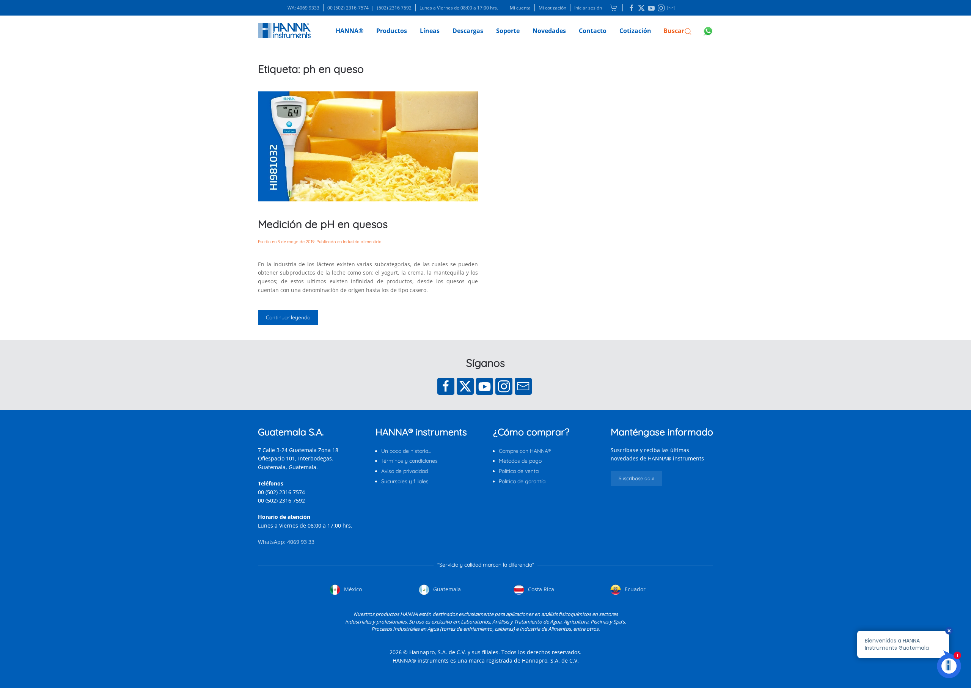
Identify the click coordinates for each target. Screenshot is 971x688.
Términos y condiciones (409, 460)
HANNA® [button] (349, 31)
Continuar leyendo (288, 317)
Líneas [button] (430, 31)
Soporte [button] (508, 31)
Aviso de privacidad (404, 471)
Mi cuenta (520, 8)
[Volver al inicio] (284, 31)
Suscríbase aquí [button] (636, 478)
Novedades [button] (549, 31)
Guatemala (446, 589)
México (352, 589)
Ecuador (634, 589)
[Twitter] (465, 386)
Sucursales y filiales (405, 481)
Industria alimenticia (362, 241)
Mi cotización (552, 8)
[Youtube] (484, 386)
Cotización (635, 31)
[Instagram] (503, 386)
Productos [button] (391, 31)
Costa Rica (540, 589)
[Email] (523, 386)
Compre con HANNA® (525, 451)
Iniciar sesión (588, 8)
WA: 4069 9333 (303, 8)
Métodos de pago (520, 460)
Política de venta (519, 471)
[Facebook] (445, 386)
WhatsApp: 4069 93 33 (286, 541)
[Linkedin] (631, 8)
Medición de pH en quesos (323, 224)
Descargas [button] (468, 31)
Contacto (592, 31)
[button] (677, 30)
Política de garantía (522, 481)
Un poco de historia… (406, 451)
